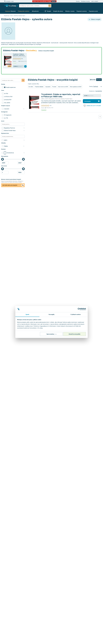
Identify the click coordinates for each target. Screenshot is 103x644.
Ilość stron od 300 (63, 86)
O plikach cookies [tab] (76, 314)
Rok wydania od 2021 (75, 86)
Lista (99, 79)
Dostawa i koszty (85, 1)
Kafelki (93, 79)
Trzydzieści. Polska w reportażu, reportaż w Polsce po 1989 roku (18, 55)
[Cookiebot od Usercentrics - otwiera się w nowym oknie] (79, 309)
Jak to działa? (94, 1)
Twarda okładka (39, 86)
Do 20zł (31, 86)
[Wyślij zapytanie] (49, 5)
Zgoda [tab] (27, 314)
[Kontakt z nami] (5, 1)
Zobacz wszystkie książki (46, 50)
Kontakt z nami (10, 1)
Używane (47, 86)
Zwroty (78, 1)
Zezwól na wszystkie (74, 334)
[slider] (2, 159)
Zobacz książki (95, 19)
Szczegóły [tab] (51, 314)
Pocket (54, 86)
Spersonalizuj (50, 334)
